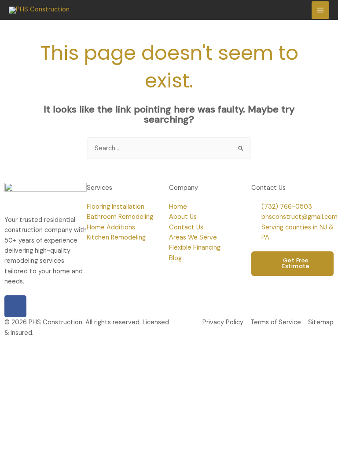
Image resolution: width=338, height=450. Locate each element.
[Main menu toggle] (320, 10)
